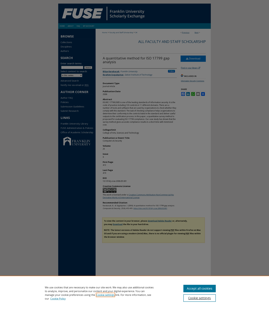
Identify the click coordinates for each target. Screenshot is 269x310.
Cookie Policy (58, 298)
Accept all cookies (199, 288)
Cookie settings (105, 295)
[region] (134, 293)
